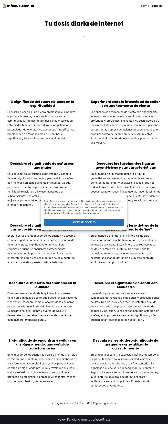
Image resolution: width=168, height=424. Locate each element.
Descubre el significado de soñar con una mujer (42, 165)
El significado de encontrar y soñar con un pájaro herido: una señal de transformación (42, 344)
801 (89, 403)
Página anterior (63, 403)
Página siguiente (104, 403)
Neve (61, 420)
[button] (164, 5)
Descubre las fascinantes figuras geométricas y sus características (125, 165)
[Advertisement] (84, 67)
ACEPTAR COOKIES (84, 222)
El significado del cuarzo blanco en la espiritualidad (42, 104)
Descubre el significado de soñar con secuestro (126, 285)
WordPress (102, 420)
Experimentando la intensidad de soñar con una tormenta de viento (125, 104)
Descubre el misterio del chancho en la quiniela (42, 285)
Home (145, 6)
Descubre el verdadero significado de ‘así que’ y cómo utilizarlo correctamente (125, 344)
